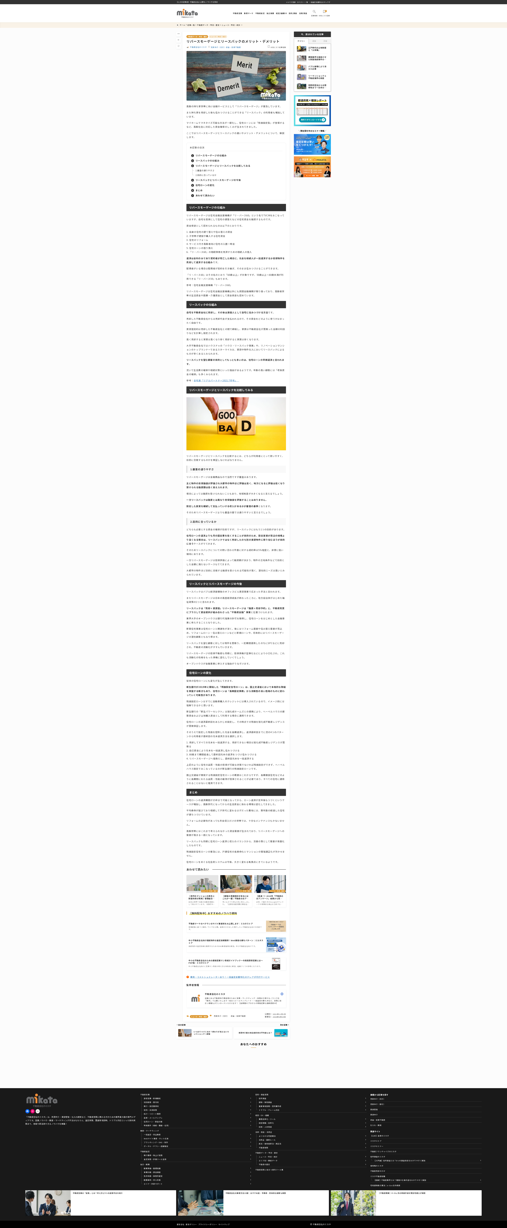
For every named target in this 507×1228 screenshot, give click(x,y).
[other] (282, 994)
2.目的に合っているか (206, 175)
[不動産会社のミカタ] (187, 13)
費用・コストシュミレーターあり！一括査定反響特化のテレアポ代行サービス (230, 977)
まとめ (199, 190)
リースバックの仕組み (207, 160)
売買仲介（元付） (218, 47)
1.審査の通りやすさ (205, 170)
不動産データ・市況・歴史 (197, 37)
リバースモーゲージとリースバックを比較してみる (223, 165)
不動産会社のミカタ (198, 47)
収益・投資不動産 (233, 47)
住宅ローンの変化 (205, 185)
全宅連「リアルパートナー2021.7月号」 (215, 380)
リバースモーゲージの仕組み (211, 155)
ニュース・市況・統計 (218, 37)
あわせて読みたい (205, 195)
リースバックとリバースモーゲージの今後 (218, 180)
